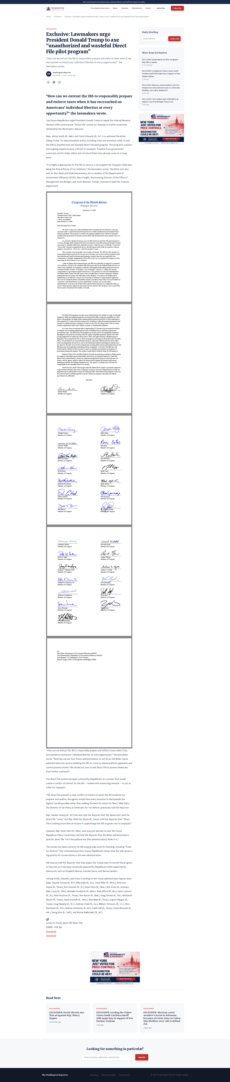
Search (141, 1057)
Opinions (124, 8)
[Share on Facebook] (54, 82)
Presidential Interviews (100, 8)
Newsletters (137, 8)
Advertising (94, 1075)
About (148, 8)
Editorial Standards (108, 1075)
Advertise (161, 8)
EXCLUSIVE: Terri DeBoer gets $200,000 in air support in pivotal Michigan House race (160, 102)
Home (48, 16)
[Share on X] (48, 82)
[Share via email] (59, 82)
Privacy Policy (124, 1075)
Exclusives (57, 16)
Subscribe (177, 8)
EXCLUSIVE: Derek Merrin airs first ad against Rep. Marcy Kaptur (160, 62)
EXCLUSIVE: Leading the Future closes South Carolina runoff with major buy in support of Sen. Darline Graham (161, 75)
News (115, 8)
